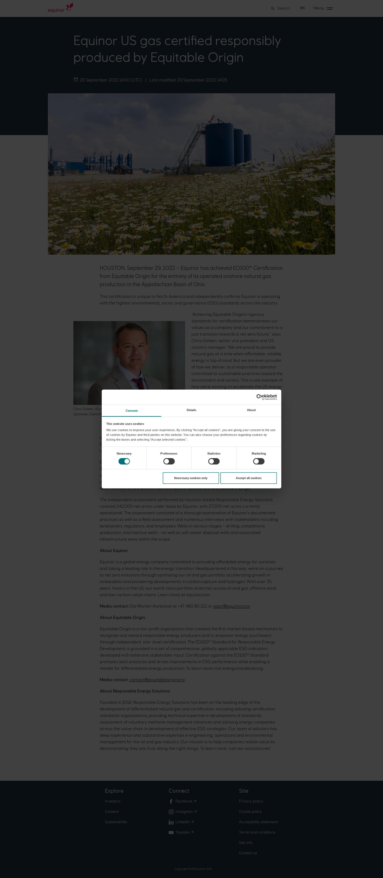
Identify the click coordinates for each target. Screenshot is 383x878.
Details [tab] (191, 410)
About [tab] (251, 410)
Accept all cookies (249, 478)
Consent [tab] (132, 410)
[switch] (169, 461)
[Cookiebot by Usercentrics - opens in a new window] (259, 397)
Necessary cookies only (190, 478)
